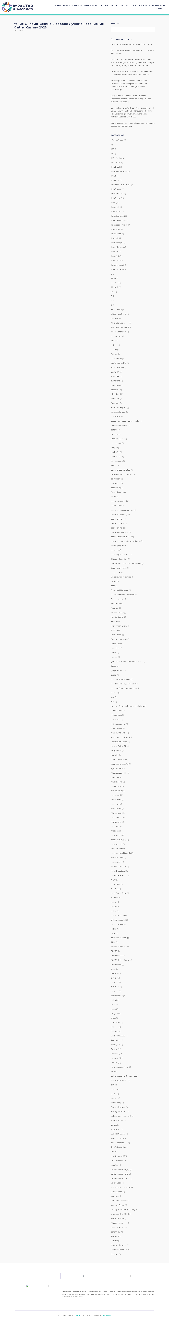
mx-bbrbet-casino (118, 875)
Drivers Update (117, 599)
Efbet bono (116, 604)
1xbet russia (116, 260)
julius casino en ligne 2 (120, 737)
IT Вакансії (115, 719)
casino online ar (117, 523)
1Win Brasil (115, 162)
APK (113, 341)
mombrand (116, 795)
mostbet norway (118, 849)
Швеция (114, 1254)
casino (113, 497)
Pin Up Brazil (116, 956)
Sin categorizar (117, 1080)
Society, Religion (118, 1107)
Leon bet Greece (118, 759)
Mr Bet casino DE (118, 866)
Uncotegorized (117, 1160)
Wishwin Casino (117, 1205)
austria (114, 350)
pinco (113, 969)
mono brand (116, 800)
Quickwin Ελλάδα (118, 1036)
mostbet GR (116, 835)
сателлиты (115, 1232)
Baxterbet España (118, 407)
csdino (114, 581)
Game (113, 653)
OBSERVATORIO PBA (109, 5)
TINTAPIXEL (106, 1315)
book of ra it (116, 456)
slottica (114, 1098)
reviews (114, 1062)
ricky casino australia (119, 1067)
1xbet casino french (119, 225)
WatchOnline (116, 1192)
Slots (113, 1089)
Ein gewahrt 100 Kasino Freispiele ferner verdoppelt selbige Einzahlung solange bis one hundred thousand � (131, 99)
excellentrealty (117, 612)
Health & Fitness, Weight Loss (124, 688)
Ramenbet (115, 1040)
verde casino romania (120, 1178)
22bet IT (114, 287)
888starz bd (116, 309)
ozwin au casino (118, 924)
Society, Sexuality (118, 1111)
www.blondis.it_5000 (120, 1214)
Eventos (114, 608)
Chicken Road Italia (119, 559)
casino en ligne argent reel (122, 510)
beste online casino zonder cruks (125, 421)
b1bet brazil (116, 394)
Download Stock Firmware (122, 595)
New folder (116, 884)
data (113, 586)
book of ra (115, 452)
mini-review (116, 786)
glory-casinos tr (117, 670)
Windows (115, 1196)
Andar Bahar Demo (119, 332)
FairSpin (114, 621)
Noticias (114, 898)
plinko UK (115, 987)
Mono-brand (116, 808)
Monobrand (116, 813)
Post (113, 1005)
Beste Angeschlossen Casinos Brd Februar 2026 (131, 44)
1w (112, 153)
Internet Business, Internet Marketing (127, 706)
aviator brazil (116, 358)
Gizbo (113, 666)
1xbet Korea (116, 234)
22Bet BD (115, 283)
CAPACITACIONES (157, 5)
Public (113, 1027)
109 (112, 149)
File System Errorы (119, 626)
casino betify (116, 505)
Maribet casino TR (118, 773)
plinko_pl (114, 991)
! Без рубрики (117, 140)
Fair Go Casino (117, 617)
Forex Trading (117, 635)
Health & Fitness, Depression (123, 684)
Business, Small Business (121, 474)
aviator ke (115, 376)
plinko (113, 978)
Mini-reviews (116, 791)
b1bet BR (115, 390)
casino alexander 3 (119, 501)
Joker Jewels (116, 728)
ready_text (115, 1045)
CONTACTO (160, 9)
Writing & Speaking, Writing (123, 1209)
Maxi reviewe (116, 782)
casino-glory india (118, 546)
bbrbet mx (115, 416)
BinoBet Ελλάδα (117, 439)
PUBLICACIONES (139, 5)
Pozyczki (115, 1013)
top (112, 1152)
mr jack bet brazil (118, 871)
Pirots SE (115, 973)
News (113, 889)
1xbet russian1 (117, 269)
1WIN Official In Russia (121, 185)
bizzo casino (116, 443)
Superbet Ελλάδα (118, 1134)
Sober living (116, 1103)
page (113, 933)
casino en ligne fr (118, 514)
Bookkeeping (117, 461)
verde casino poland (119, 1174)
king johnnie (116, 751)
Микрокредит (117, 1227)
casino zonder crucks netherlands (125, 541)
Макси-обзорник (118, 1223)
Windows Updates (119, 1201)
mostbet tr (115, 862)
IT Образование (118, 724)
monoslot (115, 826)
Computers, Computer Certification (126, 563)
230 (112, 292)
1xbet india (115, 229)
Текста (114, 1236)
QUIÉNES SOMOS (62, 5)
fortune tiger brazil (119, 639)
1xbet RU (115, 256)
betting (114, 430)
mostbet (115, 831)
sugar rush (115, 1129)
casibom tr (115, 483)
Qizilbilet (114, 1031)
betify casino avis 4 (119, 425)
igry (112, 697)
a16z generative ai (118, 314)
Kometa (114, 755)
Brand (113, 465)
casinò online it (117, 528)
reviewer (114, 1058)
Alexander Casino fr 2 (120, 327)
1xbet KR (115, 238)
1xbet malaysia (117, 243)
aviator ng (115, 385)
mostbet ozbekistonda (121, 853)
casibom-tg (116, 488)
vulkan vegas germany (121, 1187)
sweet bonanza (117, 1138)
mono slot (115, 804)
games (114, 657)
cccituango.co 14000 (120, 555)
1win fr (113, 176)
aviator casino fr (117, 367)
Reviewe (115, 1054)
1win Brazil (115, 167)
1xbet (113, 202)
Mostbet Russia (117, 857)
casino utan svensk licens (122, 537)
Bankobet (115, 399)
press (113, 1018)
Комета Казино (117, 1218)
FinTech (114, 630)
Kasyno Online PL (118, 746)
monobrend (116, 817)
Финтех (114, 1241)
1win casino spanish (119, 171)
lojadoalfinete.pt (118, 768)
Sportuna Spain (117, 1120)
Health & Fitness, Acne (121, 679)
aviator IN (115, 372)
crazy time (115, 572)
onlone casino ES (118, 920)
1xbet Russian (117, 265)
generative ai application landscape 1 (126, 661)
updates (114, 1165)
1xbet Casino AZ (118, 216)
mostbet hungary (118, 840)
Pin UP (114, 951)
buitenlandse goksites (120, 470)
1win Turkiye (116, 189)
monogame (116, 822)
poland (114, 1000)
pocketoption (117, 996)
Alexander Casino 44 (119, 323)
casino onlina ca (117, 519)
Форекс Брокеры (118, 1245)
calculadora (116, 479)
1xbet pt (114, 252)
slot (112, 1085)
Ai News (114, 318)
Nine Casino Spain (118, 893)
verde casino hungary (120, 1169)
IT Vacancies (116, 715)
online (113, 911)
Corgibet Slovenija (119, 568)
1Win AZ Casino (117, 158)
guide (113, 675)
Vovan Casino (116, 1183)
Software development (121, 1116)
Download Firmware (119, 590)
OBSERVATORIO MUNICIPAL (84, 5)
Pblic (113, 942)
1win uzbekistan (118, 194)
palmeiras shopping (119, 938)
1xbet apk (115, 207)
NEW (113, 880)
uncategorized (117, 1156)
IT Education (116, 710)
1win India (115, 180)
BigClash (115, 434)
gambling (115, 648)
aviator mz (115, 381)
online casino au (118, 915)
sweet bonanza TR (119, 1143)
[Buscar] (151, 29)
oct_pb (114, 907)
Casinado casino (118, 492)
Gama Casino (116, 644)
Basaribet (115, 403)
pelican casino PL (118, 947)
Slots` (113, 1094)
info (112, 702)
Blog (113, 448)
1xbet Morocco (117, 247)
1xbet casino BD (118, 220)
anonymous (116, 336)
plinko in (114, 982)
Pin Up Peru (116, 964)
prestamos (115, 1022)
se (112, 1071)
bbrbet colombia (118, 412)
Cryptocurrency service (121, 577)
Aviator (114, 354)
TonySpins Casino (118, 1147)
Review (114, 1049)
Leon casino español (120, 764)
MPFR (78, 1315)
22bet (113, 278)
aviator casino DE (118, 363)
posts (113, 1009)
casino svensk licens (119, 532)
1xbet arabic (116, 211)
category (115, 550)
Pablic (113, 929)
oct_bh (114, 902)
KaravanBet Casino (119, 742)
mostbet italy (116, 844)
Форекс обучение (119, 1250)
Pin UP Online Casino (120, 960)
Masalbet (115, 777)
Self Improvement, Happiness (124, 1076)
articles (114, 345)
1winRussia (115, 198)
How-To (114, 693)
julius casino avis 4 (118, 733)
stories (114, 1125)
